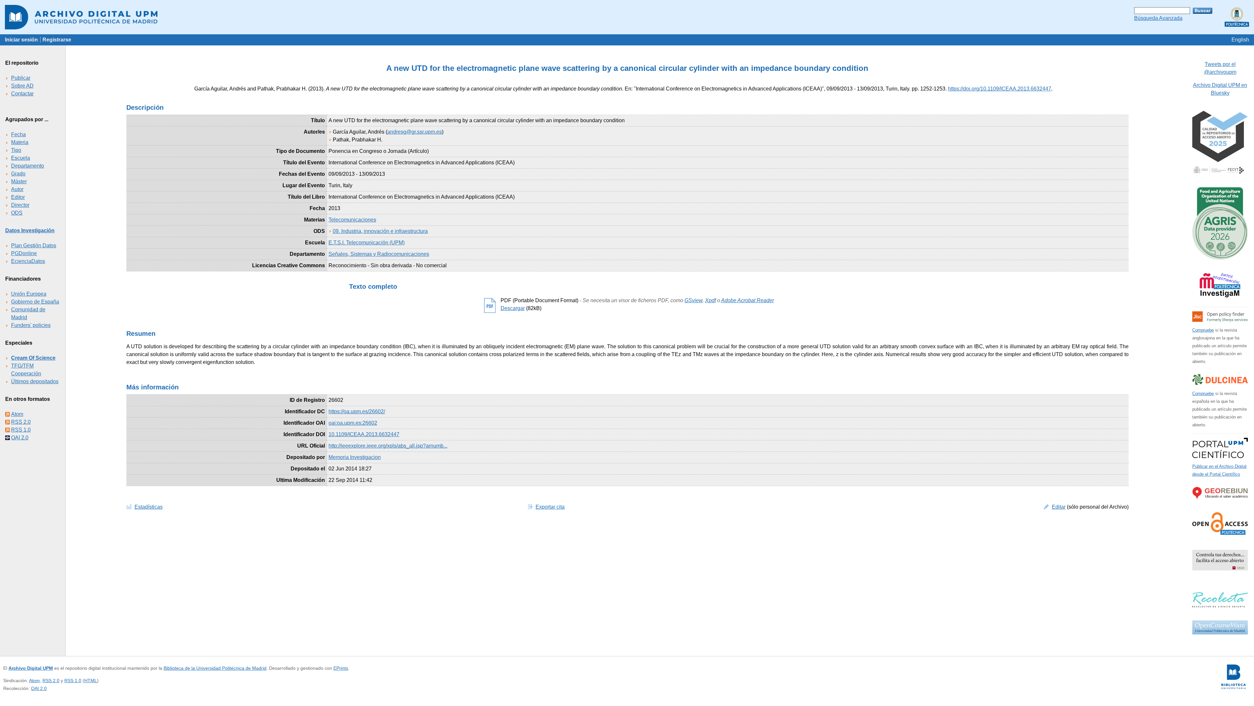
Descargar (513, 308)
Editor (18, 197)
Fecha (18, 134)
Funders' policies (31, 325)
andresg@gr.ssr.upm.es (414, 132)
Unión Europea (28, 294)
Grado (18, 173)
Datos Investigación (30, 230)
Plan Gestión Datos (33, 245)
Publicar (20, 78)
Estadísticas (149, 507)
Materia (19, 142)
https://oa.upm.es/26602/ (357, 411)
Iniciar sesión (21, 39)
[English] (1240, 39)
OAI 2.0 (19, 437)
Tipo (16, 150)
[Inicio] (627, 17)
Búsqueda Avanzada (1158, 18)
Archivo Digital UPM (30, 668)
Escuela (20, 158)
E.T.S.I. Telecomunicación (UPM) (367, 242)
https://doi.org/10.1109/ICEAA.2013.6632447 (999, 88)
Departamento (27, 166)
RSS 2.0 (21, 422)
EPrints (340, 668)
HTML (90, 680)
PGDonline (24, 253)
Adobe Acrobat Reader (747, 300)
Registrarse (56, 39)
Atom (17, 414)
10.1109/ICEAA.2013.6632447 (364, 434)
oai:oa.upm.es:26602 (353, 423)
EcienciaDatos (28, 261)
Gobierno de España (35, 301)
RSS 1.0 (21, 430)
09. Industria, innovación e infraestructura (380, 231)
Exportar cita (550, 507)
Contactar (22, 93)
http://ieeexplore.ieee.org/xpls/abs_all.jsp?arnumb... (388, 446)
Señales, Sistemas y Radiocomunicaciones (379, 254)
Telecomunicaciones (352, 219)
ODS (17, 213)
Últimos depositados (34, 381)
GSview (693, 300)
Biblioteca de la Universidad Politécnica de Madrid (215, 668)
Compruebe (1203, 330)
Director (20, 205)
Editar (1059, 507)
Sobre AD (22, 86)
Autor (17, 189)
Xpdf (710, 300)
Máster (19, 181)
